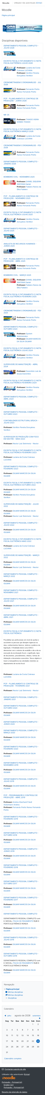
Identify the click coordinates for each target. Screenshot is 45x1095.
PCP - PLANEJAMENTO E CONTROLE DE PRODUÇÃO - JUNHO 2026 (21, 99)
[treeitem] (22, 993)
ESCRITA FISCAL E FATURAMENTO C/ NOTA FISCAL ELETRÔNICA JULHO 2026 (22, 62)
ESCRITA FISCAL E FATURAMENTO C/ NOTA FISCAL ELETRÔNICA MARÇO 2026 (22, 130)
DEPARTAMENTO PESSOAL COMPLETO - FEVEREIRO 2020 (21, 748)
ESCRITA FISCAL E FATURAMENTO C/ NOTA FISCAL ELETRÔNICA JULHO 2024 (22, 349)
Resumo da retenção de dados (14, 1092)
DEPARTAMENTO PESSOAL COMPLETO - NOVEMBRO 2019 (21, 764)
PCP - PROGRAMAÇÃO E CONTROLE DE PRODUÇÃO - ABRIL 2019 (21, 796)
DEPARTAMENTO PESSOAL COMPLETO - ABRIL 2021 (21, 616)
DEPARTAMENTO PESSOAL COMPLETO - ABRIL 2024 (21, 398)
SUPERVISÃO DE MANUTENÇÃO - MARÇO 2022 (21, 556)
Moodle (5, 3)
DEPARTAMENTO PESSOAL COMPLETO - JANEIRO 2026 (21, 162)
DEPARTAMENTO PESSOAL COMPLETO (20, 914)
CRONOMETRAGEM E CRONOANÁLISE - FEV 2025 (22, 311)
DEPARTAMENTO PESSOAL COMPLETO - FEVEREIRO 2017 (21, 898)
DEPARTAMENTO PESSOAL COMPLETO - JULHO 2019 (21, 780)
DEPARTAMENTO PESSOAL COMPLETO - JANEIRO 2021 (21, 698)
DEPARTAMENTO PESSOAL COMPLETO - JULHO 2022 (21, 524)
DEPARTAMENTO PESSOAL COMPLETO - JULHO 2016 (21, 938)
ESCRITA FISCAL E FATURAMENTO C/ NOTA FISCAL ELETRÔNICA (22, 632)
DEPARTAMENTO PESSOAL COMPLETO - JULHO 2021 (21, 600)
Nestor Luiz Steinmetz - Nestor (26, 444)
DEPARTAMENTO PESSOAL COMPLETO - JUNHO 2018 (21, 850)
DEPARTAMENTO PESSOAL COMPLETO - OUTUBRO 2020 (21, 707)
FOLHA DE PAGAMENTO (23, 921)
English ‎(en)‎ (9, 1085)
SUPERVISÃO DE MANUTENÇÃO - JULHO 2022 (21, 505)
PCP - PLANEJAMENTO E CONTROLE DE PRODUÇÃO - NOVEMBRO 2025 (21, 197)
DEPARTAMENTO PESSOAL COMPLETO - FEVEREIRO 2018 (21, 866)
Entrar (39, 3)
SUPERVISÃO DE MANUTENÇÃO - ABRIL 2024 (21, 365)
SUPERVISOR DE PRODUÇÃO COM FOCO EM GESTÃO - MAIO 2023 (21, 438)
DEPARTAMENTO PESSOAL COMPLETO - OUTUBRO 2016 (21, 955)
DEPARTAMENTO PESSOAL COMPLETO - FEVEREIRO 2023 (21, 467)
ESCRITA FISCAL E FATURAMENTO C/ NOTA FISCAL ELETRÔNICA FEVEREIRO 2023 (22, 451)
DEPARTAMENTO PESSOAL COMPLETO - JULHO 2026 (21, 47)
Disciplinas (12, 998)
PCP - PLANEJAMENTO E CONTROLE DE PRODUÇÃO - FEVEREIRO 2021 (21, 685)
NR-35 (6, 115)
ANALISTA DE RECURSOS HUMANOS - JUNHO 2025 (20, 245)
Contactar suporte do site (15, 1069)
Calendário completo (12, 1058)
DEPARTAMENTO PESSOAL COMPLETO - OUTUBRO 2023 (21, 413)
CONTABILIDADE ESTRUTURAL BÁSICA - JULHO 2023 (21, 421)
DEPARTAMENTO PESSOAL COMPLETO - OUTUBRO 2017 (21, 882)
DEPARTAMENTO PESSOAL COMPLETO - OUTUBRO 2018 (21, 834)
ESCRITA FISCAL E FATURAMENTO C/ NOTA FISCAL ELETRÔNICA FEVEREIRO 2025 (22, 295)
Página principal (8, 15)
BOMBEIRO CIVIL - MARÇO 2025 (17, 275)
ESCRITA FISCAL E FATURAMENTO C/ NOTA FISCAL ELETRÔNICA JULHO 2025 (22, 213)
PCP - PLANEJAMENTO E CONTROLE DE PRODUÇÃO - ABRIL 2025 (21, 260)
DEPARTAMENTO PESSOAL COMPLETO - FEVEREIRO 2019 (21, 818)
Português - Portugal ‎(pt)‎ (12, 1082)
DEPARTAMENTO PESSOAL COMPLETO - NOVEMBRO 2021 (21, 591)
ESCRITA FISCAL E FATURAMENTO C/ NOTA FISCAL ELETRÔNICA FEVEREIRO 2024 (22, 381)
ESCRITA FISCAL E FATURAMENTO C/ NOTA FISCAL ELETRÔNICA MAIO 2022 (22, 540)
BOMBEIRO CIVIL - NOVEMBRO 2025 (19, 177)
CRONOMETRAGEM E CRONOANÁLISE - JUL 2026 (22, 83)
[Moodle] (8, 1077)
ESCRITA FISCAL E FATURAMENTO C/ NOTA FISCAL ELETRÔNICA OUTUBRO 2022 (22, 484)
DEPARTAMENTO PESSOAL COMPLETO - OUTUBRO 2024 (21, 328)
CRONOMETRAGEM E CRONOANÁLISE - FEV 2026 (22, 146)
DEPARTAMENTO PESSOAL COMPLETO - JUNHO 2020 (21, 723)
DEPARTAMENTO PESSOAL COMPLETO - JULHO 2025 (21, 229)
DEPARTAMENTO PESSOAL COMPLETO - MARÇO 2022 (21, 575)
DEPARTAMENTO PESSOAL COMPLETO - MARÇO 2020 (21, 731)
